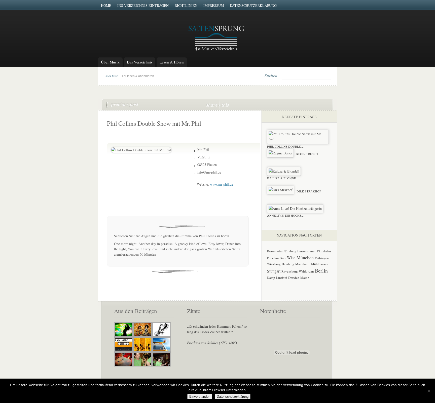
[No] (428, 390)
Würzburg (274, 264)
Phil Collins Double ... (285, 146)
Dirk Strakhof (309, 191)
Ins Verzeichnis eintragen (143, 5)
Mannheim (302, 264)
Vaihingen (322, 258)
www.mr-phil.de (221, 184)
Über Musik (110, 61)
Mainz (304, 277)
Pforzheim (324, 251)
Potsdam (273, 258)
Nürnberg (289, 251)
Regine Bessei (122, 105)
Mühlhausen (319, 264)
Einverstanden (199, 396)
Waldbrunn (306, 271)
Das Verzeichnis (139, 61)
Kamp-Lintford (277, 277)
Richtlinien (186, 5)
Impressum (213, 5)
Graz (283, 258)
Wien (291, 257)
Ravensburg (289, 271)
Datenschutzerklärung (253, 5)
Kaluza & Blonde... (282, 178)
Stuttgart (273, 271)
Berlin (321, 270)
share (212, 104)
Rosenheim (274, 251)
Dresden (293, 277)
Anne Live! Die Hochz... (285, 215)
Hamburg (288, 264)
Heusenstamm (306, 251)
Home (106, 5)
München (305, 257)
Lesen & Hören (172, 61)
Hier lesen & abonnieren (137, 76)
